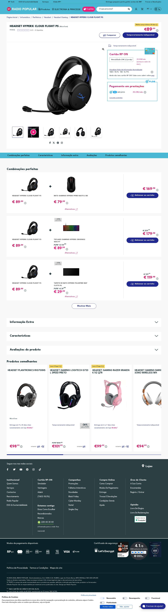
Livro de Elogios (137, 509)
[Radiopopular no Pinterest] (27, 470)
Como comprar (106, 484)
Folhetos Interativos (77, 488)
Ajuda (102, 505)
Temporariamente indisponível (124, 46)
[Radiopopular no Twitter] (14, 470)
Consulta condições (115, 98)
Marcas (41, 518)
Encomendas (135, 488)
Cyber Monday (75, 501)
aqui (152, 75)
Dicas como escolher (46, 510)
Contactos (11, 492)
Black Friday (74, 497)
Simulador (42, 484)
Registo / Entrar (137, 492)
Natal (71, 505)
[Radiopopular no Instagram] (33, 470)
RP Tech (11, 2)
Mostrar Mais (84, 306)
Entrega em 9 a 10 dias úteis (20, 425)
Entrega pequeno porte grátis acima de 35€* (124, 2)
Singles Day (73, 510)
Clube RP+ (57, 2)
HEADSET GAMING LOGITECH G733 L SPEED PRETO (69, 371)
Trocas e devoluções (108, 497)
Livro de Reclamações (139, 513)
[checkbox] (102, 598)
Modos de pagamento (108, 488)
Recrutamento (13, 497)
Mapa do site (56, 568)
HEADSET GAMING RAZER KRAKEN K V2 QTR (111, 371)
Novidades (73, 492)
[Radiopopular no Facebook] (7, 470)
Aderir (40, 492)
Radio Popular (12, 501)
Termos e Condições (39, 568)
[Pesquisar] (129, 9)
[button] (33, 132)
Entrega (102, 492)
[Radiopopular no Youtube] (21, 470)
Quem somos (12, 484)
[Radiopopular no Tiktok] (40, 470)
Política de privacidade (88, 595)
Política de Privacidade (17, 568)
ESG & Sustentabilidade (28, 2)
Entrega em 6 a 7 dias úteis (104, 425)
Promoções (73, 484)
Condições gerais (107, 501)
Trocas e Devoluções (153, 2)
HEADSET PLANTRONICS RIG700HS (26, 370)
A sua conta (135, 484)
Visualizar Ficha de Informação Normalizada (125, 70)
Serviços (45, 2)
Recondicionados (45, 514)
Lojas (148, 466)
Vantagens (42, 488)
